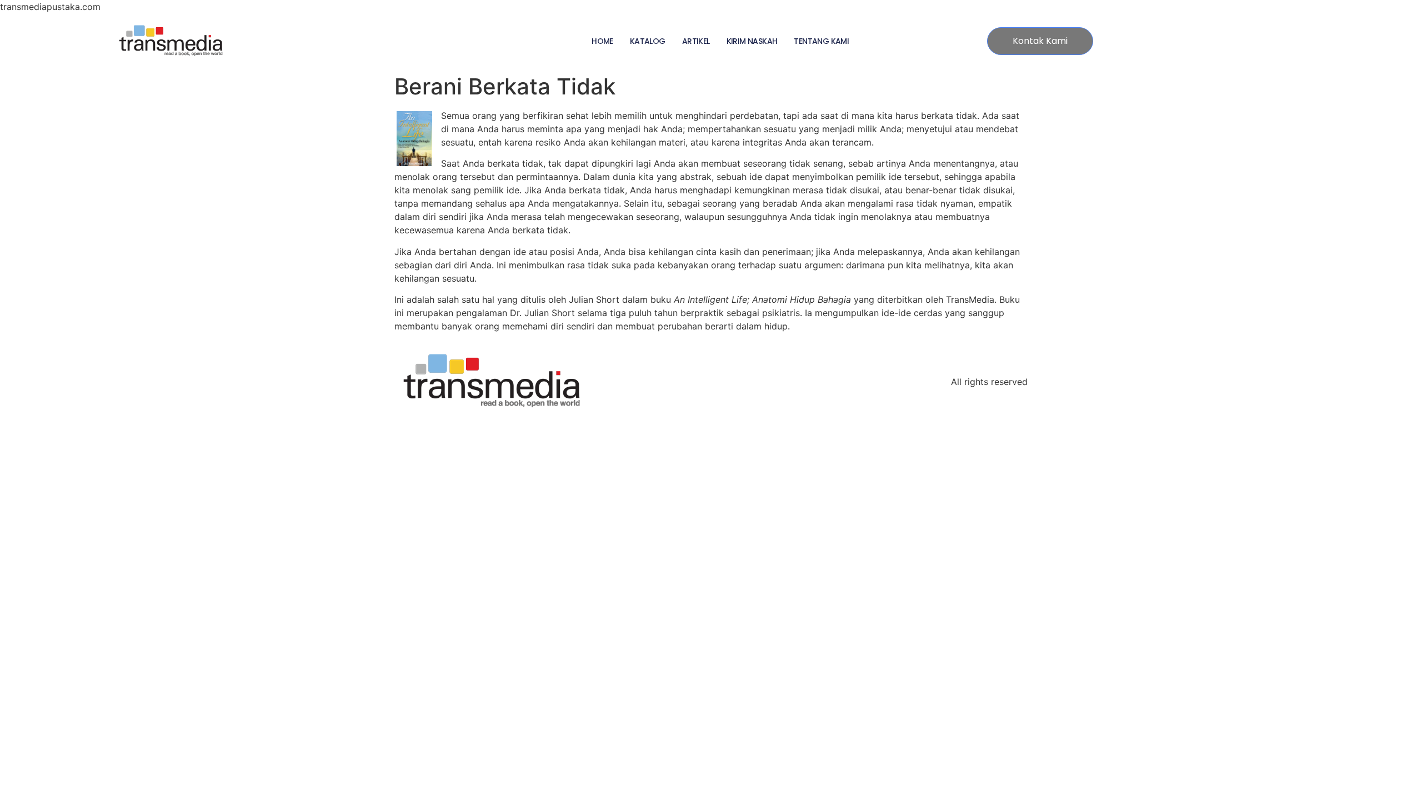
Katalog (647, 41)
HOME (602, 41)
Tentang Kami (821, 41)
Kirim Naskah (752, 41)
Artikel (696, 41)
